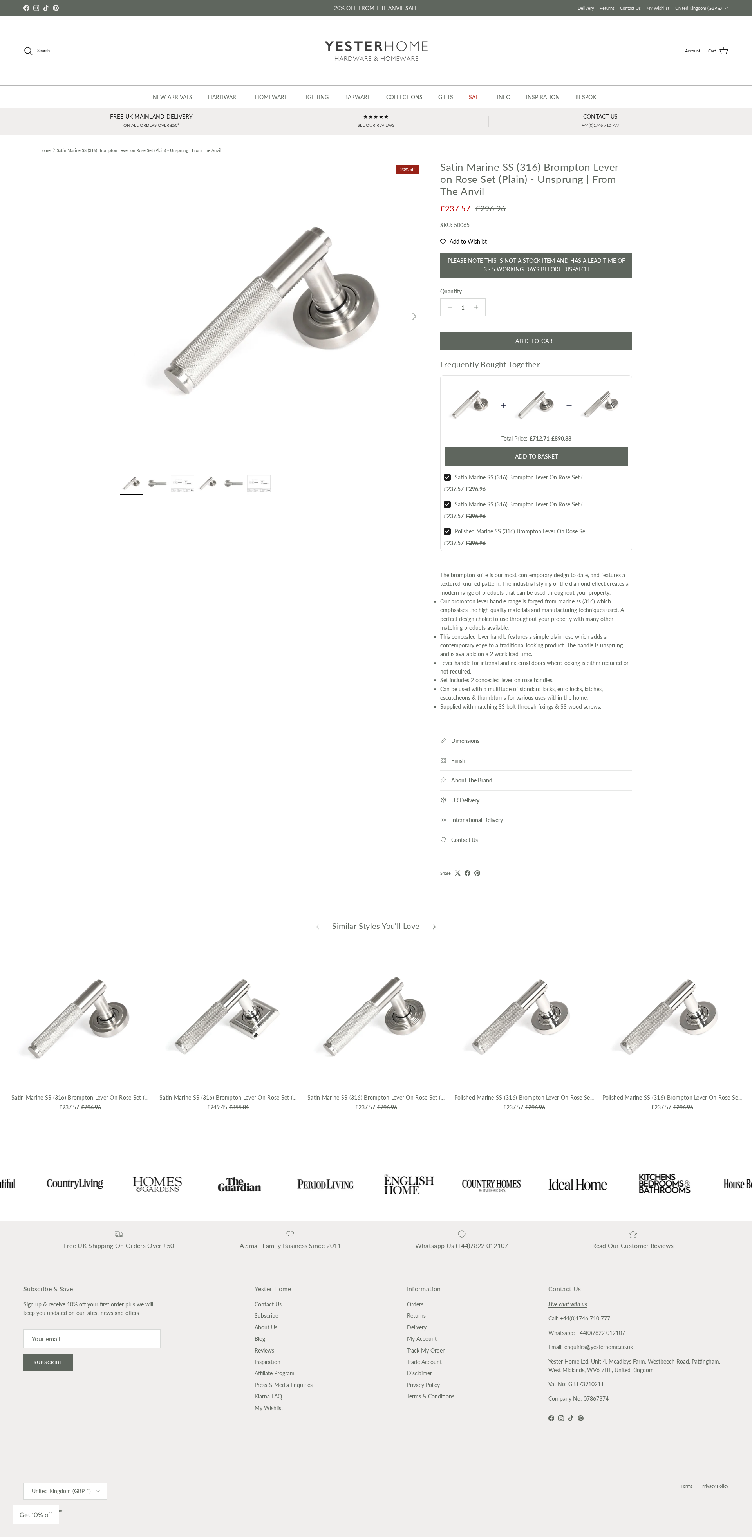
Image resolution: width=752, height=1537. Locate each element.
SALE (475, 97)
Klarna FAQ (268, 1396)
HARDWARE (223, 97)
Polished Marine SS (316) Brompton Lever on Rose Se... (522, 531)
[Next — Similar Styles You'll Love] (434, 926)
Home (45, 149)
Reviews (264, 1350)
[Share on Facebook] (467, 873)
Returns (607, 8)
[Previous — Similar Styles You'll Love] (317, 926)
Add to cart (536, 341)
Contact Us (630, 8)
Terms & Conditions (430, 1396)
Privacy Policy (423, 1385)
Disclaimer (419, 1373)
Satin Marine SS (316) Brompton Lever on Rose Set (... (520, 477)
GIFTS (445, 97)
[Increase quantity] (478, 307)
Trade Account (424, 1361)
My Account (422, 1338)
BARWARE (357, 97)
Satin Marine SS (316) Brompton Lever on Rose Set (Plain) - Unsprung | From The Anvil (139, 149)
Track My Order (426, 1350)
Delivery (586, 8)
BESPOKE (587, 97)
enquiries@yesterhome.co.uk (598, 1347)
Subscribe (48, 1362)
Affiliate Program (275, 1373)
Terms (686, 1485)
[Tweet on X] (458, 873)
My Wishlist (657, 8)
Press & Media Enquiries (284, 1385)
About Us (266, 1327)
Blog (260, 1338)
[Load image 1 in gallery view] (271, 312)
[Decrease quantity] (447, 307)
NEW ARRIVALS (172, 97)
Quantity (451, 291)
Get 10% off (36, 1515)
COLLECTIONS (404, 97)
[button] (463, 241)
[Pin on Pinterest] (477, 873)
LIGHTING (316, 97)
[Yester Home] (376, 51)
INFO (503, 97)
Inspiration (267, 1361)
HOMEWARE (271, 97)
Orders (415, 1304)
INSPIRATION (543, 97)
